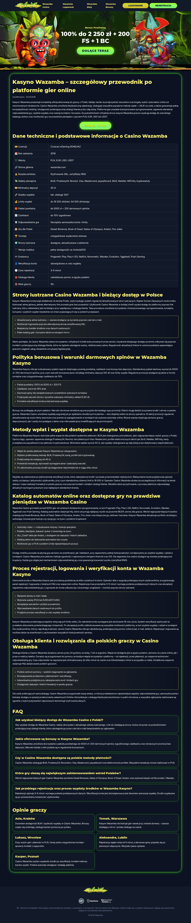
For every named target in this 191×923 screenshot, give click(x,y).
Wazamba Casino (47, 5)
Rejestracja (163, 5)
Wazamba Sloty (92, 5)
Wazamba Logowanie (68, 5)
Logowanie (135, 5)
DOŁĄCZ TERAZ (95, 50)
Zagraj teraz (95, 125)
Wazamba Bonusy (111, 5)
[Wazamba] (28, 5)
